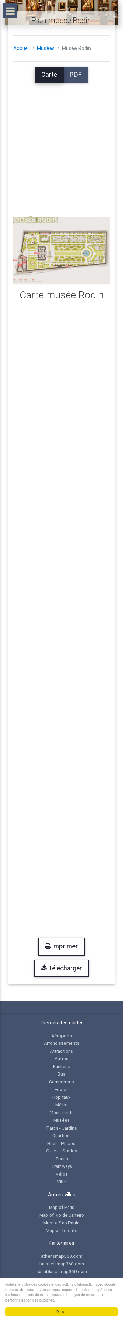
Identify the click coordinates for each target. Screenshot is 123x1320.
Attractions (61, 1051)
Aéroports (61, 1035)
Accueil (21, 48)
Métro (61, 1104)
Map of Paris (61, 1207)
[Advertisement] (61, 144)
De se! (61, 1311)
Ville (61, 1181)
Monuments (62, 1112)
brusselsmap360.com (61, 1263)
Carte (49, 74)
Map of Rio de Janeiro (61, 1215)
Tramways (61, 1166)
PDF (75, 74)
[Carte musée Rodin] (61, 251)
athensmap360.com (61, 1256)
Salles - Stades (61, 1151)
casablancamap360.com (61, 1271)
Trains (61, 1158)
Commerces (61, 1081)
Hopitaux (61, 1097)
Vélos (62, 1174)
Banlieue (61, 1066)
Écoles (62, 1089)
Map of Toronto (62, 1230)
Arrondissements (61, 1043)
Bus (61, 1074)
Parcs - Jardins (61, 1128)
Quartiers (61, 1135)
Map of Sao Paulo (61, 1222)
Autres (61, 1058)
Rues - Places (61, 1143)
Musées (46, 48)
